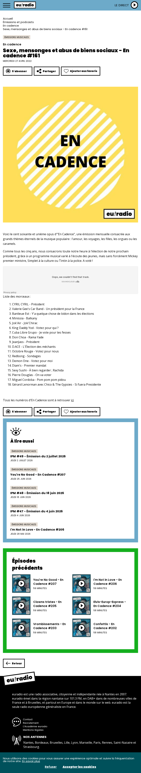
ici (72, 400)
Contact (27, 719)
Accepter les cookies (79, 766)
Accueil (8, 18)
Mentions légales (33, 730)
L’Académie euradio (35, 726)
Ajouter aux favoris (83, 71)
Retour (17, 663)
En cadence (11, 25)
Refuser (51, 766)
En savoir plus (31, 761)
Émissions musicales (16, 37)
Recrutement (31, 723)
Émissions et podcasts (18, 22)
